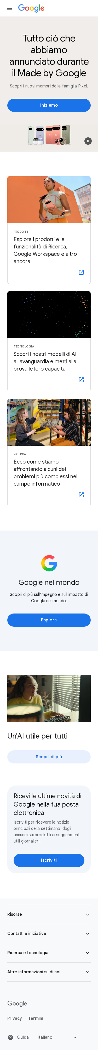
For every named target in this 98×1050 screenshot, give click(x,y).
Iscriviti (49, 860)
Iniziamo (49, 105)
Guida (22, 1037)
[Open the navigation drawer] (9, 8)
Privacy (14, 1018)
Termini (35, 1018)
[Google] (31, 8)
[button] (88, 141)
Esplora (49, 620)
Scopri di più (49, 757)
